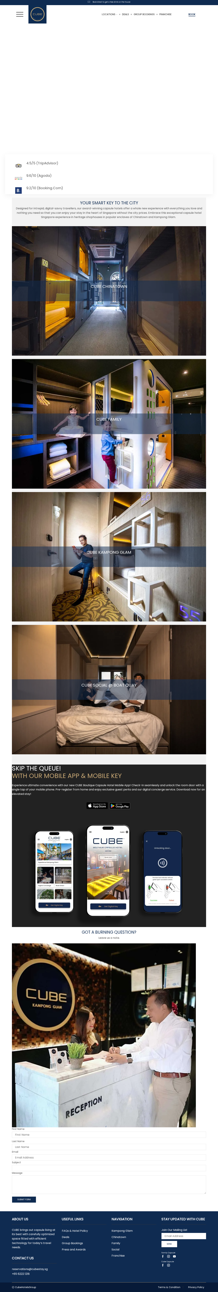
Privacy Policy (196, 1287)
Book (192, 14)
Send (169, 1244)
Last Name (18, 1141)
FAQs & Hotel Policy (75, 1231)
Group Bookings (144, 14)
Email (15, 1152)
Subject (16, 1162)
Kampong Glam (122, 1231)
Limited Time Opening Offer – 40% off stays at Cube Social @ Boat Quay (111, 2)
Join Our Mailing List (174, 1230)
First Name (18, 1129)
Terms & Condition (169, 1287)
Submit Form (24, 1199)
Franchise (165, 14)
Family (116, 1243)
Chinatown (119, 1237)
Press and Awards (74, 1249)
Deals (125, 14)
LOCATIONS (108, 14)
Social (115, 1249)
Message (17, 1173)
